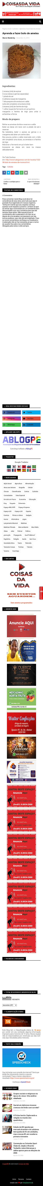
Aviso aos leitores (10, 487)
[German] (19, 471)
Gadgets (29, 515)
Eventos (6, 515)
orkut (12, 531)
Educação (32, 499)
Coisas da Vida (23, 1164)
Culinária (15, 29)
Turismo (6, 551)
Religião (16, 539)
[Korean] (14, 468)
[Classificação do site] (16, 1026)
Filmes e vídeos (17, 515)
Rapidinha (7, 539)
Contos (26, 491)
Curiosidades (8, 495)
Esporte (28, 511)
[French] (14, 471)
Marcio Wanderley (9, 38)
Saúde (24, 539)
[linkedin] (31, 425)
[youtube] (31, 418)
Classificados (16, 491)
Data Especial (20, 495)
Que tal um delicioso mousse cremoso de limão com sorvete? (26, 1106)
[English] (9, 471)
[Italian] (29, 471)
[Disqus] (21, 312)
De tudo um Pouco (10, 499)
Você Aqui (15, 551)
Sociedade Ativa (9, 543)
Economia (22, 499)
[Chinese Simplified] (24, 468)
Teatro (20, 543)
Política (27, 531)
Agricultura (18, 483)
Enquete (12, 503)
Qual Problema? (30, 535)
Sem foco (33, 539)
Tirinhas (21, 547)
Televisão (28, 543)
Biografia (22, 487)
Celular (30, 487)
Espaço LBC (8, 511)
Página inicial (6, 29)
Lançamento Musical (11, 523)
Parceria (21, 1179)
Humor (6, 519)
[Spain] (24, 471)
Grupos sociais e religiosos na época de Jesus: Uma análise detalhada (25, 1096)
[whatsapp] (11, 425)
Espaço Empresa (24, 507)
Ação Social (8, 483)
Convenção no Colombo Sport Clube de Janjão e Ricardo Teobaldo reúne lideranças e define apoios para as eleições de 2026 (26, 1148)
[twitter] (31, 412)
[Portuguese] (34, 468)
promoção (7, 535)
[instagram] (11, 418)
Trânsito (29, 547)
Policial (19, 531)
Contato (28, 1179)
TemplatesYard (28, 1183)
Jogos (24, 519)
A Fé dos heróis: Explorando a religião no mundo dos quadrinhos (25, 1117)
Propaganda (18, 535)
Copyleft (5, 1164)
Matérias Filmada (9, 527)
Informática (15, 519)
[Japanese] (19, 468)
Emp (5, 503)
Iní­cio (14, 1179)
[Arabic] (9, 468)
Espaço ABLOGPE (9, 507)
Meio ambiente (23, 527)
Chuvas (6, 491)
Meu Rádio (34, 527)
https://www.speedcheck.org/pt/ (22, 1078)
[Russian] (29, 468)
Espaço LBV (19, 511)
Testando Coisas (9, 547)
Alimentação (29, 483)
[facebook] (11, 412)
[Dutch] (34, 471)
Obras (6, 531)
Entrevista (22, 503)
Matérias (24, 523)
